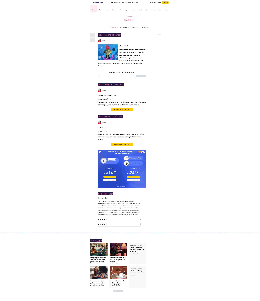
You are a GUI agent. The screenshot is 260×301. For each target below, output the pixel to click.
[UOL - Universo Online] (104, 2)
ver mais (117, 290)
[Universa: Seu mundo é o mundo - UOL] (98, 2)
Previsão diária (114, 27)
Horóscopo (130, 16)
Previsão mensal (136, 27)
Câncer (130, 20)
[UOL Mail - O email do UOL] (154, 2)
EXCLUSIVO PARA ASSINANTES (121, 109)
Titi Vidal (104, 40)
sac (150, 2)
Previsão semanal (124, 27)
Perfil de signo (145, 27)
